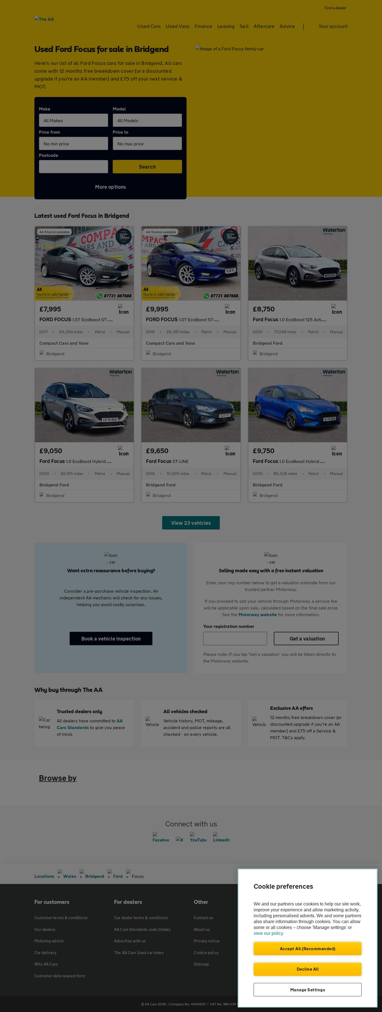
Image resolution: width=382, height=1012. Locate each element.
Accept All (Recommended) (308, 948)
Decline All (308, 968)
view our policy (268, 933)
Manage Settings (307, 989)
